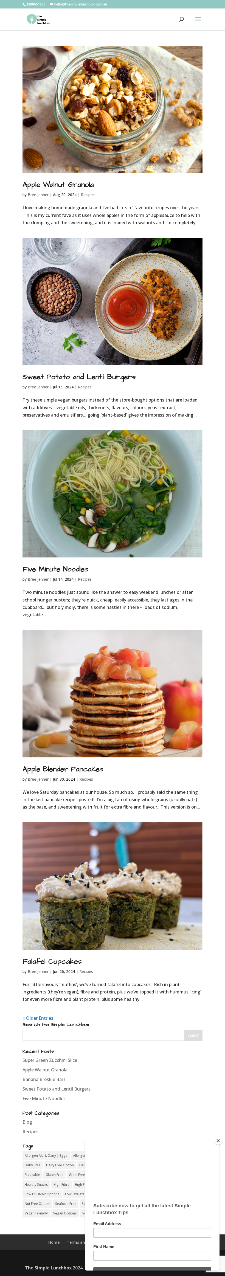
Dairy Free (33, 1165)
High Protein (84, 1184)
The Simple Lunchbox (48, 1268)
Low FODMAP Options (42, 1194)
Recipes (88, 194)
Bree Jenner (38, 194)
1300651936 (36, 4)
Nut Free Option (37, 1203)
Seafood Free (65, 1203)
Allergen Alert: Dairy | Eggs (46, 1155)
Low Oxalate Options (81, 1194)
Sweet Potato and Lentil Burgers (79, 377)
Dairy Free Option (60, 1165)
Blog (27, 1122)
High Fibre (61, 1184)
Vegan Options (65, 1213)
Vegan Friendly (36, 1213)
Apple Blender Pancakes (62, 769)
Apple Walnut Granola (58, 185)
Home (54, 1242)
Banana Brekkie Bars (44, 1079)
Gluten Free (54, 1174)
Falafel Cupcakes (52, 961)
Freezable (32, 1174)
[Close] (218, 1141)
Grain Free (77, 1174)
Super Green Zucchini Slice (49, 1060)
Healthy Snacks (36, 1184)
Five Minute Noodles (55, 569)
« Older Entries (37, 1018)
